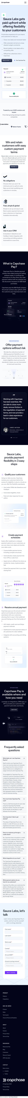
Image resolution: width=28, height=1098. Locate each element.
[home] (5, 2)
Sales (4, 1012)
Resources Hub (6, 1046)
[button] (25, 2)
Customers (5, 1052)
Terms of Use (6, 1036)
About (4, 1028)
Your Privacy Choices (13, 1097)
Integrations (6, 999)
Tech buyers (6, 1015)
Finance (5, 1009)
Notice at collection (4, 1097)
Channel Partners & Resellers (10, 1017)
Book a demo (6, 1068)
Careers (5, 1031)
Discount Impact (7, 1055)
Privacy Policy (6, 1033)
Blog (4, 1049)
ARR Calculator (6, 1058)
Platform (5, 996)
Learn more (14, 709)
